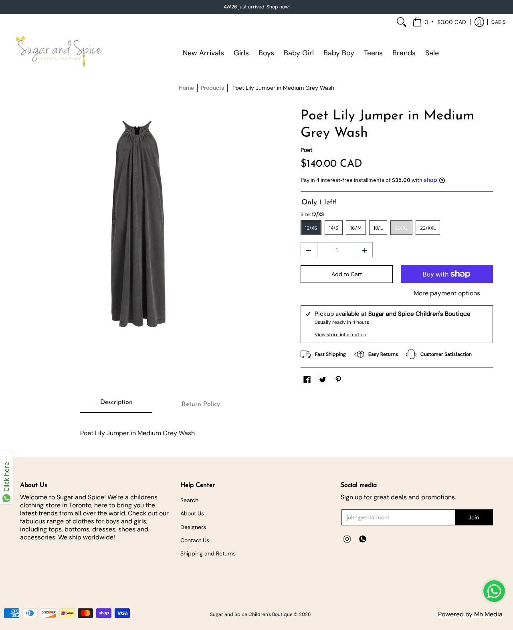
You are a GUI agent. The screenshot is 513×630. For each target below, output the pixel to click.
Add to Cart (346, 274)
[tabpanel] (256, 429)
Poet (306, 149)
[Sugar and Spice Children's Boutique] (58, 53)
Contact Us (194, 540)
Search (189, 500)
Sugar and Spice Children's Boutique (251, 614)
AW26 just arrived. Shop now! (257, 7)
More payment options (447, 293)
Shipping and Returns (208, 553)
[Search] (401, 22)
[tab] (116, 404)
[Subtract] (308, 251)
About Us (192, 513)
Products (212, 87)
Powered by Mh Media (470, 614)
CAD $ (498, 22)
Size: (312, 214)
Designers (193, 527)
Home (186, 87)
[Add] (365, 251)
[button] (440, 22)
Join (474, 517)
